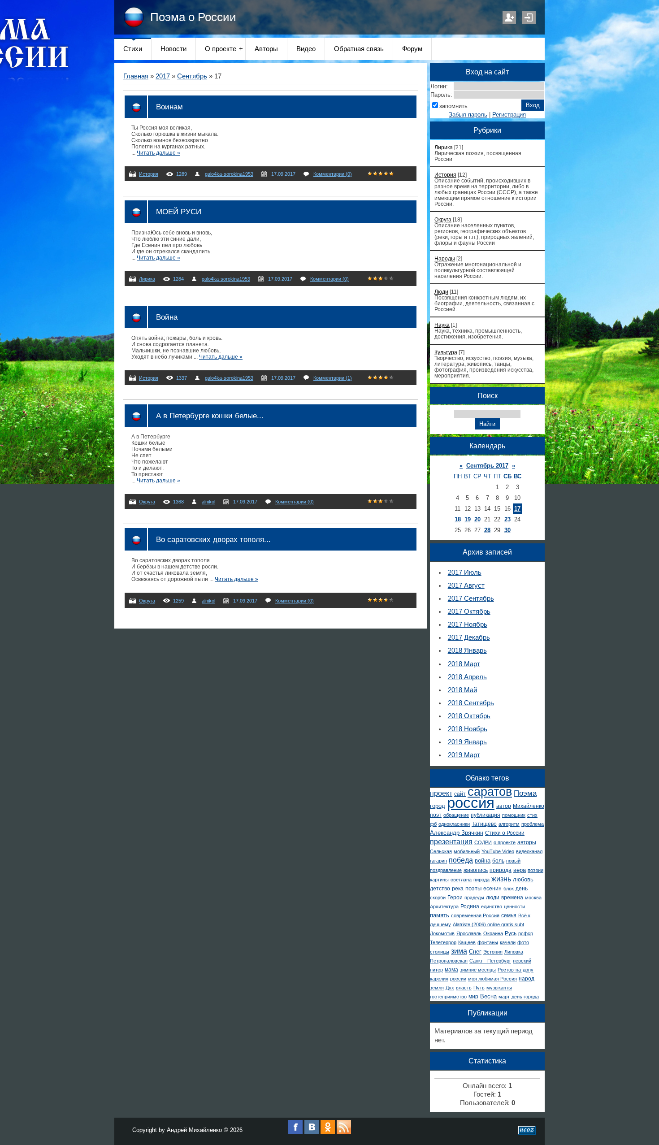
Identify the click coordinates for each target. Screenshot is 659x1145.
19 (467, 519)
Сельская (441, 851)
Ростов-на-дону (515, 969)
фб (433, 824)
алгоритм (509, 824)
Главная (135, 76)
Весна (488, 996)
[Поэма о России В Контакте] (311, 1132)
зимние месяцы (478, 969)
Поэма (525, 793)
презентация (451, 842)
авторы (526, 842)
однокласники (454, 824)
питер (436, 969)
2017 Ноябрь (467, 624)
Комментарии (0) (332, 174)
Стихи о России (505, 833)
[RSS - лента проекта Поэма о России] (344, 1132)
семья (508, 915)
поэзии (535, 870)
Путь (479, 987)
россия (470, 802)
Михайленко (528, 806)
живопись (476, 870)
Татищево (484, 824)
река (458, 888)
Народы (444, 258)
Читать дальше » (158, 153)
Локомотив (442, 933)
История (148, 174)
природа (501, 870)
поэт (436, 815)
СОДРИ (483, 842)
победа (461, 860)
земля (437, 987)
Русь (510, 933)
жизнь (501, 879)
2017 (163, 76)
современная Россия (475, 915)
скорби (438, 897)
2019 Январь (467, 742)
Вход (529, 17)
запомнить (453, 106)
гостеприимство (448, 996)
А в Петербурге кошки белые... (210, 415)
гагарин (438, 860)
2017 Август (466, 585)
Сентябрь (192, 76)
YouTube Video (497, 851)
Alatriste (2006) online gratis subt (488, 924)
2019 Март (464, 755)
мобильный (467, 851)
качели (508, 942)
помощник (513, 815)
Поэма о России (193, 17)
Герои (455, 897)
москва (533, 897)
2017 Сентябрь (471, 598)
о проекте (505, 842)
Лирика (147, 279)
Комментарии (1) (332, 378)
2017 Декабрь (469, 637)
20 (477, 519)
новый (513, 860)
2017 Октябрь (469, 611)
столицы (439, 951)
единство (491, 906)
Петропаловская (449, 960)
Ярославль (468, 933)
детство (440, 888)
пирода (481, 879)
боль (498, 861)
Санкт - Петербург (490, 960)
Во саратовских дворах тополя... (213, 539)
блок (508, 888)
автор (503, 806)
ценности (514, 906)
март (504, 996)
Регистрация (509, 17)
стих (532, 815)
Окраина (493, 933)
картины (439, 879)
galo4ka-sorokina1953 (229, 174)
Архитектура (444, 906)
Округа (147, 501)
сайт (460, 794)
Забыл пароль (468, 114)
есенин (492, 888)
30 (507, 530)
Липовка (513, 951)
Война (167, 316)
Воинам (169, 106)
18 (458, 519)
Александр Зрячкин (456, 832)
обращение (456, 815)
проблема (532, 824)
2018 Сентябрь (471, 703)
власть (464, 987)
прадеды (474, 897)
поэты (473, 888)
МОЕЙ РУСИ (178, 211)
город (437, 805)
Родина (469, 906)
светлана (461, 879)
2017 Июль (464, 572)
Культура (445, 352)
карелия (439, 978)
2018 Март (464, 664)
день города (525, 996)
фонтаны (487, 942)
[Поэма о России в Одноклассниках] (328, 1132)
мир (473, 996)
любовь (523, 879)
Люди (441, 292)
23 (507, 519)
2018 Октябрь (469, 716)
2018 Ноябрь (467, 729)
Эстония (493, 951)
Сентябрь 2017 (487, 465)
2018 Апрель (467, 677)
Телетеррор (443, 942)
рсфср (525, 933)
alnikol (208, 501)
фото (523, 942)
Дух (450, 987)
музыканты (499, 987)
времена (512, 897)
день (522, 888)
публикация (485, 815)
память (439, 915)
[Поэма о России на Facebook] (295, 1132)
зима (459, 951)
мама (451, 970)
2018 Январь (467, 650)
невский (522, 960)
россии (458, 978)
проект (441, 793)
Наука (442, 325)
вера (519, 870)
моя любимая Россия (492, 978)
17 (517, 508)
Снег (475, 951)
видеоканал (529, 851)
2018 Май (462, 690)
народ (526, 979)
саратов (490, 791)
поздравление (446, 870)
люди (492, 897)
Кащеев (467, 942)
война (482, 860)
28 (487, 530)
